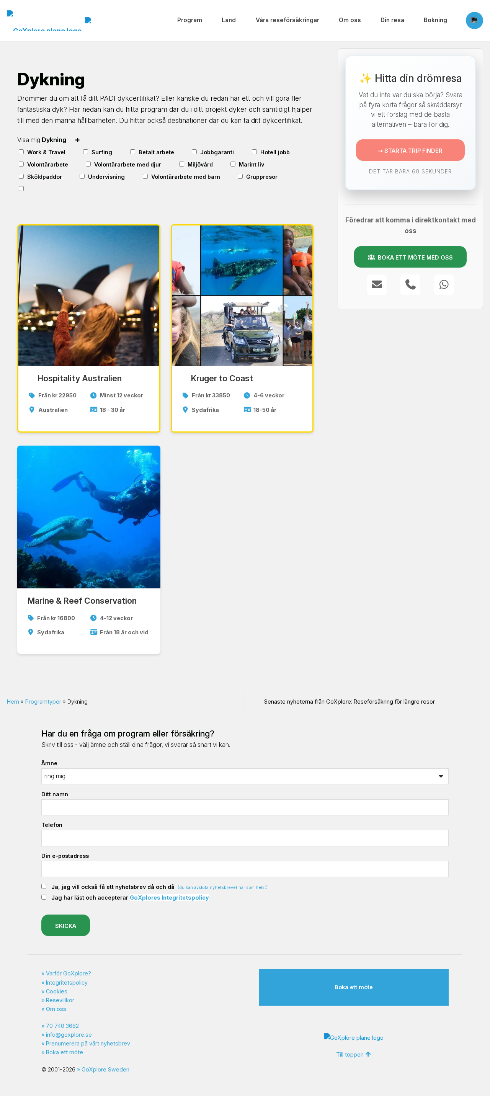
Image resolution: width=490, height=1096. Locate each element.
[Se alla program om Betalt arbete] (180, 151)
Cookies (56, 991)
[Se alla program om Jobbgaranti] (240, 151)
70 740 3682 (62, 1025)
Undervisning (106, 176)
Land (229, 20)
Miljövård (200, 164)
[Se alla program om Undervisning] (130, 176)
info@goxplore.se (69, 1034)
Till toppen (350, 1054)
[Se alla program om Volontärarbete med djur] (167, 163)
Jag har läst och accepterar (130, 897)
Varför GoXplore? (68, 973)
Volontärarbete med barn (185, 176)
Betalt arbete (156, 152)
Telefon (51, 825)
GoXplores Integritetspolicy (169, 897)
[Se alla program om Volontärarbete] (74, 163)
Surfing (101, 152)
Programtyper (43, 701)
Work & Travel (46, 152)
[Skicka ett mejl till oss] (377, 284)
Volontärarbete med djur (127, 164)
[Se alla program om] (33, 188)
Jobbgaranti (217, 152)
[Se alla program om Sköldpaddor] (68, 176)
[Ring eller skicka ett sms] (410, 284)
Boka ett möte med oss (414, 257)
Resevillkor (60, 1000)
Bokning (435, 20)
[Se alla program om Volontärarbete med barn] (226, 176)
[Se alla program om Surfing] (118, 151)
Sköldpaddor (44, 176)
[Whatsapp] (444, 284)
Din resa (392, 20)
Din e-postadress (65, 856)
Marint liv (251, 164)
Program (189, 20)
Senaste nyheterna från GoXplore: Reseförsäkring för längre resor (349, 701)
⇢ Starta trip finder (410, 151)
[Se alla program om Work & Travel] (71, 151)
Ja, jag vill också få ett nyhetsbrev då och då (159, 887)
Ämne (49, 763)
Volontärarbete (47, 164)
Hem (13, 701)
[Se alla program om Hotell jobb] (295, 151)
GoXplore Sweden (105, 1069)
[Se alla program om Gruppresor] (284, 176)
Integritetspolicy (67, 982)
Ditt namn (54, 794)
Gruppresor (262, 176)
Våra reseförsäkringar (287, 20)
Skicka (65, 926)
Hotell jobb (275, 152)
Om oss (350, 20)
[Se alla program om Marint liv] (270, 163)
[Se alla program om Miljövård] (219, 163)
